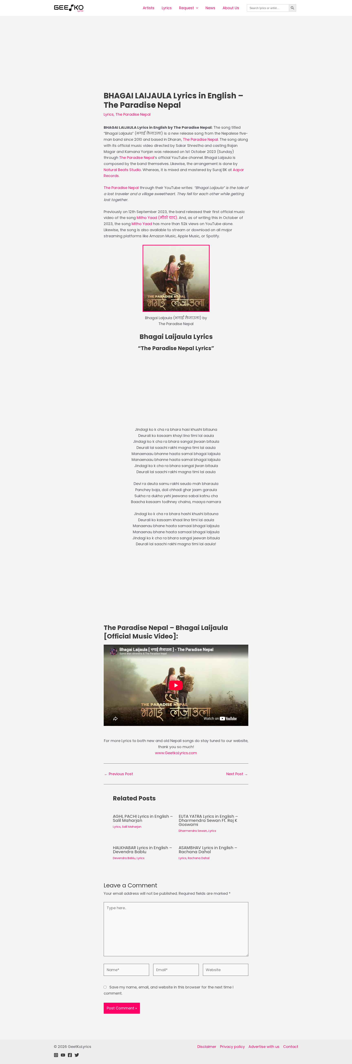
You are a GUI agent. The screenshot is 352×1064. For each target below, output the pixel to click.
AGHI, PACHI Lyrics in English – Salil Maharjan (143, 818)
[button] (196, 8)
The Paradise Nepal (133, 114)
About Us (231, 7)
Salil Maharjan (131, 827)
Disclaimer (206, 1046)
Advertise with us (264, 1046)
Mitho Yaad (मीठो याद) (157, 217)
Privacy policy (232, 1046)
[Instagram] (56, 1055)
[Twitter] (77, 1055)
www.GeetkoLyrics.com (176, 752)
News (210, 7)
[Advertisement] (176, 60)
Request (186, 7)
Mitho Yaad (142, 223)
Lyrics (167, 7)
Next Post (237, 774)
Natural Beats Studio (122, 169)
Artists (148, 7)
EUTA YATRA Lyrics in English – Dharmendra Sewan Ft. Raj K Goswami (208, 820)
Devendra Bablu (124, 858)
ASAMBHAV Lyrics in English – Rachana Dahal (208, 850)
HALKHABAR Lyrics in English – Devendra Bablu (142, 850)
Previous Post (118, 774)
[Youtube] (63, 1055)
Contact (290, 1046)
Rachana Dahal (198, 858)
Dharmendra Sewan (193, 831)
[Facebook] (70, 1055)
